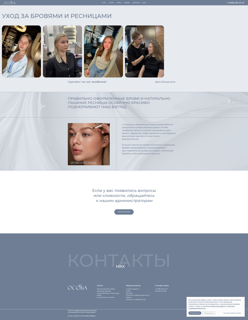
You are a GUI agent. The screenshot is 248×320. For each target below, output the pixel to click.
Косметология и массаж (105, 297)
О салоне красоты (132, 289)
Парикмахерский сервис (106, 289)
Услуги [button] (111, 2)
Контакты (136, 2)
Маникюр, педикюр (104, 291)
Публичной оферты (218, 306)
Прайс (119, 2)
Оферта (128, 297)
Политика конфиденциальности (137, 295)
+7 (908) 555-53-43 (235, 3)
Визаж (99, 295)
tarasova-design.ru (90, 316)
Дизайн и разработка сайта (76, 316)
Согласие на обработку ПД (135, 299)
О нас (104, 2)
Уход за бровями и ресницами (108, 293)
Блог (144, 2)
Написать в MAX (160, 291)
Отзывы (127, 2)
